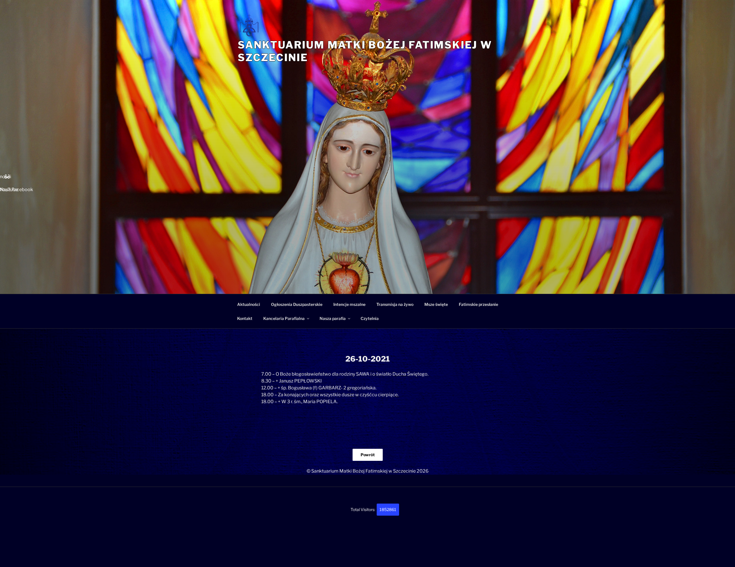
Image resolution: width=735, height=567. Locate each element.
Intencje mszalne (349, 304)
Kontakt (244, 318)
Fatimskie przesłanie (478, 304)
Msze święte (436, 304)
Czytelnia (370, 318)
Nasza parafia (333, 318)
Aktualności (248, 304)
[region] (367, 220)
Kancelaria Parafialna (284, 318)
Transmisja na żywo (394, 304)
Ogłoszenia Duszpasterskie (296, 304)
